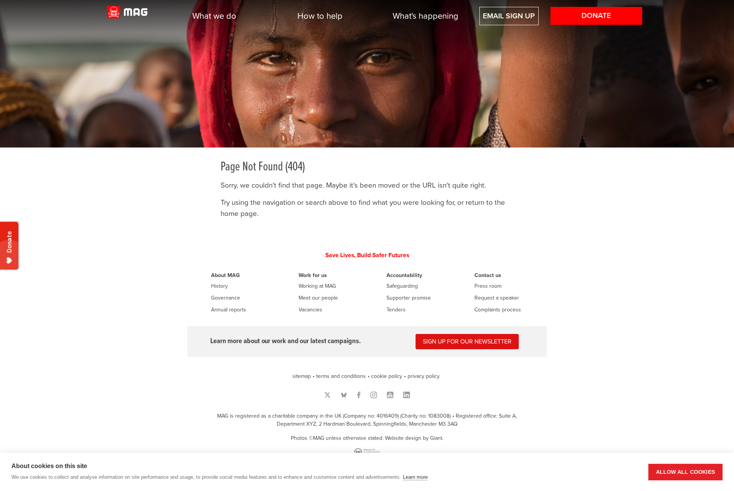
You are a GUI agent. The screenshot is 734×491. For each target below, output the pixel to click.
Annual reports (228, 309)
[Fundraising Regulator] (367, 452)
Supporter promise (408, 298)
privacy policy (424, 376)
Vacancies (310, 309)
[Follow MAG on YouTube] (390, 395)
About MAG (225, 275)
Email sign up (509, 16)
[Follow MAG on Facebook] (359, 395)
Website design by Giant (413, 438)
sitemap (301, 376)
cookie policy (386, 376)
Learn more (415, 477)
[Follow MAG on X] (327, 395)
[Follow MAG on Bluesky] (344, 395)
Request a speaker (496, 298)
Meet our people (318, 298)
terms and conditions (341, 376)
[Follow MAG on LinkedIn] (406, 395)
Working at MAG (317, 286)
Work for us (313, 275)
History (219, 286)
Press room (488, 286)
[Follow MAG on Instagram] (373, 395)
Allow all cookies (685, 472)
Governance (225, 298)
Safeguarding (402, 286)
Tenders (396, 309)
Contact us (487, 275)
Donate (596, 15)
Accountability (404, 275)
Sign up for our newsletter (467, 341)
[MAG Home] (127, 16)
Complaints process (497, 309)
